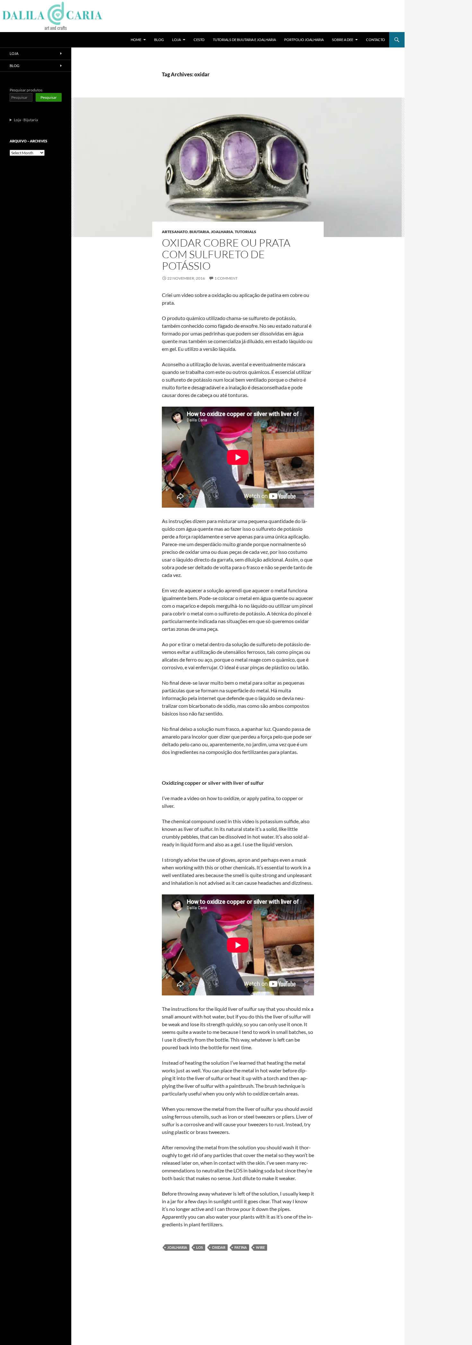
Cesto (199, 40)
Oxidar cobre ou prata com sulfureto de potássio (226, 254)
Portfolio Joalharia (304, 40)
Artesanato (175, 231)
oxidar (218, 1247)
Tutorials (245, 231)
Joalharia (222, 231)
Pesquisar (48, 97)
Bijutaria (199, 231)
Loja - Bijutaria (26, 119)
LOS (199, 1247)
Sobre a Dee (342, 40)
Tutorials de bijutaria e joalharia (244, 40)
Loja (176, 40)
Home (136, 40)
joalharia (177, 1247)
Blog (159, 40)
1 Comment (226, 278)
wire (260, 1247)
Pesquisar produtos (26, 90)
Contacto (375, 40)
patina (240, 1247)
